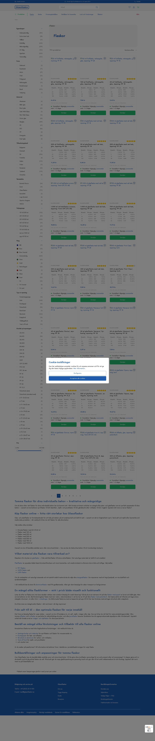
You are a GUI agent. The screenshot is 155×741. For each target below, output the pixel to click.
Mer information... (79, 368)
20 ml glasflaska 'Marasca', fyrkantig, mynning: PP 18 (92, 332)
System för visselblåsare (62, 712)
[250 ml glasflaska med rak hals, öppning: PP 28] (64, 253)
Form (18, 61)
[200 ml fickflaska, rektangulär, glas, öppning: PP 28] (64, 129)
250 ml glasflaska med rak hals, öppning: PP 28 (63, 270)
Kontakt (138, 1)
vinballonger (43, 599)
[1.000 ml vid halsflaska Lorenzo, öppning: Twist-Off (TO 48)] (64, 191)
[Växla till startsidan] (22, 7)
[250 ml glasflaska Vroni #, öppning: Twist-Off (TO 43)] (93, 440)
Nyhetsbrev (104, 692)
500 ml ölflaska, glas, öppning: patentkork (121, 457)
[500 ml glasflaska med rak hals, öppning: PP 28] (122, 129)
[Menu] (152, 726)
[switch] (149, 731)
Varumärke (20, 179)
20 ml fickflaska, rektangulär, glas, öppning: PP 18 (121, 83)
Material (19, 97)
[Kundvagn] (138, 7)
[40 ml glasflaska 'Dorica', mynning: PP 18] (64, 316)
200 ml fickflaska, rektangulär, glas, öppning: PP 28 (63, 145)
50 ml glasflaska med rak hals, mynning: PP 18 (91, 145)
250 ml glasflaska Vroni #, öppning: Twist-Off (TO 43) (92, 457)
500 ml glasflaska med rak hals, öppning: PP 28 (122, 145)
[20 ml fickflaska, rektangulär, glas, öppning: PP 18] (122, 67)
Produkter (21, 14)
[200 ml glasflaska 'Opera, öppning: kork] (122, 378)
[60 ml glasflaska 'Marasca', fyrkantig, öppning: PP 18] (122, 316)
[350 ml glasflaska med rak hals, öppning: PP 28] (93, 253)
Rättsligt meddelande (45, 712)
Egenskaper (20, 29)
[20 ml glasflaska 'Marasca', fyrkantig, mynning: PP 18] (93, 316)
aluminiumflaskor (41, 584)
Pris (18, 443)
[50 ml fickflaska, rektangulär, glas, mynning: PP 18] (64, 67)
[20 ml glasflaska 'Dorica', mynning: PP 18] (64, 440)
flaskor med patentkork (99, 597)
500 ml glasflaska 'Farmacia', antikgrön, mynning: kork (92, 394)
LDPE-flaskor (22, 572)
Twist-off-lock (22, 640)
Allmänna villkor (19, 712)
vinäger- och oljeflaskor (41, 618)
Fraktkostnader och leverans (109, 703)
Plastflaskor (19, 563)
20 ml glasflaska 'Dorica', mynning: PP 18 (62, 457)
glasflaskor (35, 558)
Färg (18, 241)
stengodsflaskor (82, 577)
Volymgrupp (20, 208)
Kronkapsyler (22, 635)
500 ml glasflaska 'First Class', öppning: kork (121, 270)
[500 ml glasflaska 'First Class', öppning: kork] (122, 253)
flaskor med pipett (113, 595)
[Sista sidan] (80, 496)
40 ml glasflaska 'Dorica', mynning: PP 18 (62, 332)
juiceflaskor (73, 616)
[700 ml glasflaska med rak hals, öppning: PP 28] (122, 191)
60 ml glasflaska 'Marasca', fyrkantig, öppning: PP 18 (122, 332)
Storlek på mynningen (24, 329)
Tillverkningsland (22, 143)
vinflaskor (32, 616)
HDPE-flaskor (22, 570)
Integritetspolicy (32, 712)
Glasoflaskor (55, 78)
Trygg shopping (62, 692)
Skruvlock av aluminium (26, 638)
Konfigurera (77, 373)
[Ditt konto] (134, 7)
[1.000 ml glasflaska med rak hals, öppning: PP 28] (93, 191)
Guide (60, 696)
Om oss (60, 689)
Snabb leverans (21, 1)
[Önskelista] (129, 7)
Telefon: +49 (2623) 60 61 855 (24, 689)
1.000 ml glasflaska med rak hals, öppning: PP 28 (93, 208)
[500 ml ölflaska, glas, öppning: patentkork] (122, 440)
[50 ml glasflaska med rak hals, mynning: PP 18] (93, 129)
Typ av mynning (22, 293)
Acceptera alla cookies (77, 378)
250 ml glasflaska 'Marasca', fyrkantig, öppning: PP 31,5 (63, 394)
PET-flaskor (21, 568)
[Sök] (96, 7)
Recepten (61, 699)
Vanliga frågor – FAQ (107, 696)
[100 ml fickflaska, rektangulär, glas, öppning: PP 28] (93, 67)
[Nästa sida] (76, 496)
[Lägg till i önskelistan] (75, 58)
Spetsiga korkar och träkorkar (28, 633)
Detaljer (63, 113)
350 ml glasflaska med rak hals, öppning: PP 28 (92, 270)
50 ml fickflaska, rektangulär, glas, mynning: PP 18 (62, 83)
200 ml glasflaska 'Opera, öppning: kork (122, 394)
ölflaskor (23, 616)
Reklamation (76, 712)
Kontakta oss (105, 689)
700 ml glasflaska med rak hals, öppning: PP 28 (122, 208)
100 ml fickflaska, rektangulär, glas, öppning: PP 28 (92, 83)
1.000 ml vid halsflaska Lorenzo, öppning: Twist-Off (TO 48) (63, 208)
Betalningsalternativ (107, 699)
